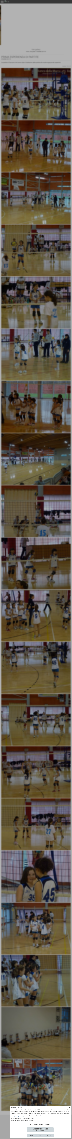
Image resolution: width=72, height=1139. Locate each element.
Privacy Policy (21, 1116)
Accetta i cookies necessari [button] (40, 1129)
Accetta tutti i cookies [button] (40, 1135)
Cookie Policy (14, 1116)
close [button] (70, 1107)
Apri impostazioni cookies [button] (40, 1124)
